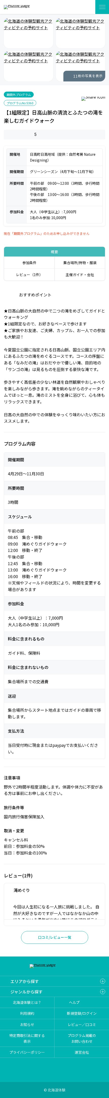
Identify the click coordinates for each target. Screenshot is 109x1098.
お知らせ (27, 1024)
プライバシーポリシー (27, 1052)
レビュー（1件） (29, 274)
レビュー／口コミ (82, 1024)
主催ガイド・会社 (80, 274)
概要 (54, 251)
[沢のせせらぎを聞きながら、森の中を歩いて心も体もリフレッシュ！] (28, 33)
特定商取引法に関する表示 (27, 1038)
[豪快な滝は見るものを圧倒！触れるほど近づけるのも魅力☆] (28, 66)
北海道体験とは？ (27, 1002)
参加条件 (29, 262)
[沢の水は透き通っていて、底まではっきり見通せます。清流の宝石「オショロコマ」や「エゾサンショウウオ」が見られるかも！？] (80, 33)
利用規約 (27, 1013)
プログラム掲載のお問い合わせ (82, 1038)
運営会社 (82, 1052)
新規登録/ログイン (82, 1013)
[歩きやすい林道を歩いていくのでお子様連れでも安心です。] (80, 66)
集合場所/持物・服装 (80, 262)
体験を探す (85, 7)
